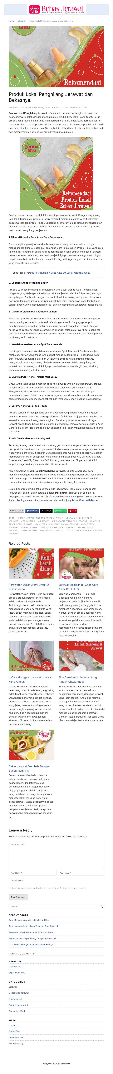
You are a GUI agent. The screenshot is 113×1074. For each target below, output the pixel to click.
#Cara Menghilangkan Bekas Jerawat (40, 518)
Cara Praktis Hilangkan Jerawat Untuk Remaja (31, 944)
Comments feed (16, 1037)
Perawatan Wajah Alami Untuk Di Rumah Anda (31, 932)
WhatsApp (61, 511)
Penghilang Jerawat (18, 1005)
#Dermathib (28, 521)
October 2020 (15, 966)
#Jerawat (43, 521)
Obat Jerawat (53, 107)
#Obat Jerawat (30, 527)
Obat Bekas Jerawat (31, 107)
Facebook (33, 511)
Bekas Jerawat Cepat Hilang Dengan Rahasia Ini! (32, 938)
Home (11, 21)
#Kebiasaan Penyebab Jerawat (69, 521)
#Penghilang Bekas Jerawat (58, 527)
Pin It (73, 511)
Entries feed (14, 1031)
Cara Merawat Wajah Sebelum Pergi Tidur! (29, 920)
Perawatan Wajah (17, 1011)
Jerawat (21, 21)
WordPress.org (16, 1043)
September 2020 (17, 972)
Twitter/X (47, 511)
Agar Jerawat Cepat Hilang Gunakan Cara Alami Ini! (33, 926)
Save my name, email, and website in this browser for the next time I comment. (49, 888)
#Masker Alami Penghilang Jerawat (56, 524)
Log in (12, 1025)
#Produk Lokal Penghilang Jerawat (42, 530)
